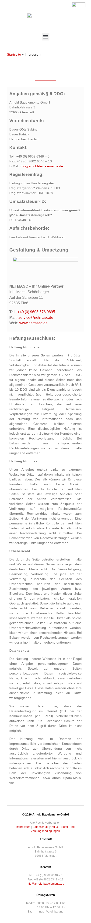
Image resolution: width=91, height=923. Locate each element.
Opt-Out (55, 827)
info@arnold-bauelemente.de (41, 166)
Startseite (14, 54)
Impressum (23, 827)
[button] (45, 36)
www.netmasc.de (33, 323)
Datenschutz (40, 827)
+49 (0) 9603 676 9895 (36, 312)
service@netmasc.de (35, 317)
